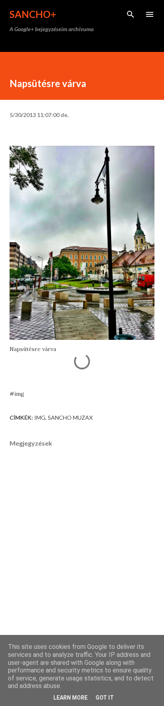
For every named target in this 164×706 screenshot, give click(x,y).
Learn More (70, 697)
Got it (105, 697)
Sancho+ (33, 14)
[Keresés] (130, 14)
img (39, 417)
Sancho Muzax (70, 417)
